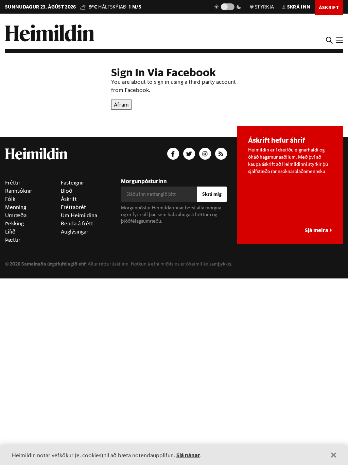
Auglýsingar (74, 231)
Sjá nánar (188, 455)
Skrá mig (212, 194)
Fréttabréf (73, 207)
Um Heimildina (79, 215)
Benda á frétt (77, 223)
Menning (15, 207)
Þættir (12, 239)
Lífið (10, 231)
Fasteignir (72, 182)
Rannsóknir (18, 190)
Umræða (16, 215)
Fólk (10, 198)
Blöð (66, 190)
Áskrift (69, 198)
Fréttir (12, 182)
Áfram (121, 104)
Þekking (14, 223)
